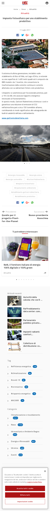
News (23, 9)
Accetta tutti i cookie (25, 488)
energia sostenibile (14, 179)
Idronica (17, 448)
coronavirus (19, 386)
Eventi (16, 454)
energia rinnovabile (17, 175)
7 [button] (31, 279)
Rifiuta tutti (25, 495)
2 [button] (27, 163)
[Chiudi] (45, 471)
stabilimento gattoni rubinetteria (25, 192)
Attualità (33, 9)
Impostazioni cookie (25, 501)
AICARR (17, 400)
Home (16, 9)
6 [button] (28, 279)
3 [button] (29, 163)
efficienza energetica (24, 366)
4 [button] (24, 279)
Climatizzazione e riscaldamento (25, 416)
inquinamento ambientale (25, 188)
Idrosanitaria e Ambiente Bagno (25, 433)
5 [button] (26, 279)
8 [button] (33, 279)
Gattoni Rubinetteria (36, 179)
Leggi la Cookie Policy (34, 482)
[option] (25, 143)
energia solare (36, 175)
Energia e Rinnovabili (23, 441)
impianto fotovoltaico (25, 183)
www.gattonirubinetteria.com (15, 118)
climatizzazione (21, 373)
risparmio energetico (23, 393)
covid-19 (18, 380)
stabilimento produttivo (25, 196)
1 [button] (24, 163)
